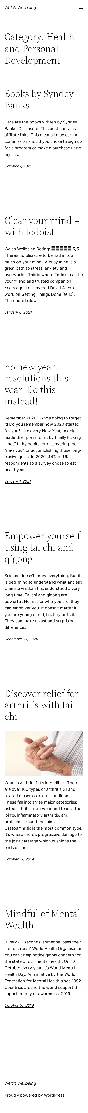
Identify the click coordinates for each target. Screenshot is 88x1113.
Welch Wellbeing (20, 7)
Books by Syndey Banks (39, 99)
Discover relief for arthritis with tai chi (42, 705)
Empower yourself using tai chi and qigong (42, 547)
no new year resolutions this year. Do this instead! (36, 384)
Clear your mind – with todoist (42, 226)
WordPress (54, 1095)
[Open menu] (80, 7)
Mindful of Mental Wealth (42, 919)
